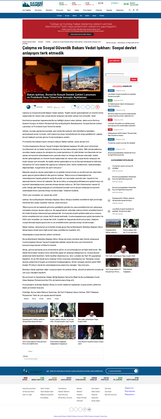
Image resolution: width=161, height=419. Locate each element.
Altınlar (79, 388)
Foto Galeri (87, 10)
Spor (69, 10)
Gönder (25, 356)
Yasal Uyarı (104, 416)
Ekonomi (59, 10)
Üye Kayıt (108, 391)
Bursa (34, 298)
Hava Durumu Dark (29, 388)
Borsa (24, 379)
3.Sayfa (59, 15)
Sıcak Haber (95, 401)
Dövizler (79, 391)
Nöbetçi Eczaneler (47, 395)
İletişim (64, 416)
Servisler (38, 10)
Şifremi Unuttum (111, 395)
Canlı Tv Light (27, 395)
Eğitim (87, 15)
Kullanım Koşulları (94, 416)
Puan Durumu (81, 379)
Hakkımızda (57, 416)
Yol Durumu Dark (28, 391)
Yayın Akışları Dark (46, 391)
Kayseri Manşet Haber (29, 42)
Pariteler (105, 379)
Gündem (49, 10)
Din (81, 15)
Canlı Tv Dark (45, 388)
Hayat (94, 15)
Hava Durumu (66, 379)
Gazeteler (120, 10)
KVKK (86, 416)
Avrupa (67, 15)
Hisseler (93, 379)
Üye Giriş (108, 388)
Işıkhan (49, 298)
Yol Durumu (117, 379)
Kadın (77, 10)
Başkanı (26, 298)
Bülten (75, 15)
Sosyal (57, 298)
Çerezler (80, 416)
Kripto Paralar (132, 379)
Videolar (99, 10)
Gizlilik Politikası (72, 416)
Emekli (41, 298)
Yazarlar (109, 10)
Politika (101, 15)
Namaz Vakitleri (38, 379)
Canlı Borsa (62, 388)
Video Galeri (95, 391)
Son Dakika (26, 10)
